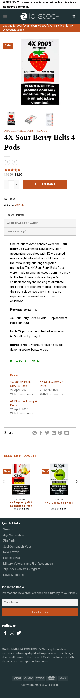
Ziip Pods (9, 540)
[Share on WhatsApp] (34, 433)
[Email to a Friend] (54, 433)
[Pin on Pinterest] (60, 433)
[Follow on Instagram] (12, 633)
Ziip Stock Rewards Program (21, 569)
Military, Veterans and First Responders (28, 563)
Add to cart (44, 184)
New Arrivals (11, 552)
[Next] (69, 72)
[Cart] (73, 16)
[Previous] (10, 72)
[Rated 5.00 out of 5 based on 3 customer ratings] (40, 170)
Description (15, 214)
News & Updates (13, 574)
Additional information (23, 223)
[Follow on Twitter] (19, 633)
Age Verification (13, 535)
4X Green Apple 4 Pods (59, 502)
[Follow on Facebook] (5, 633)
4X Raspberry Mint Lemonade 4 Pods (21, 504)
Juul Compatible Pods (18, 130)
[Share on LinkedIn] (66, 433)
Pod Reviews (11, 557)
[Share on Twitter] (47, 433)
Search (8, 529)
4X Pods (42, 130)
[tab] (40, 215)
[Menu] (5, 16)
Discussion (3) (16, 231)
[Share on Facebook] (41, 433)
